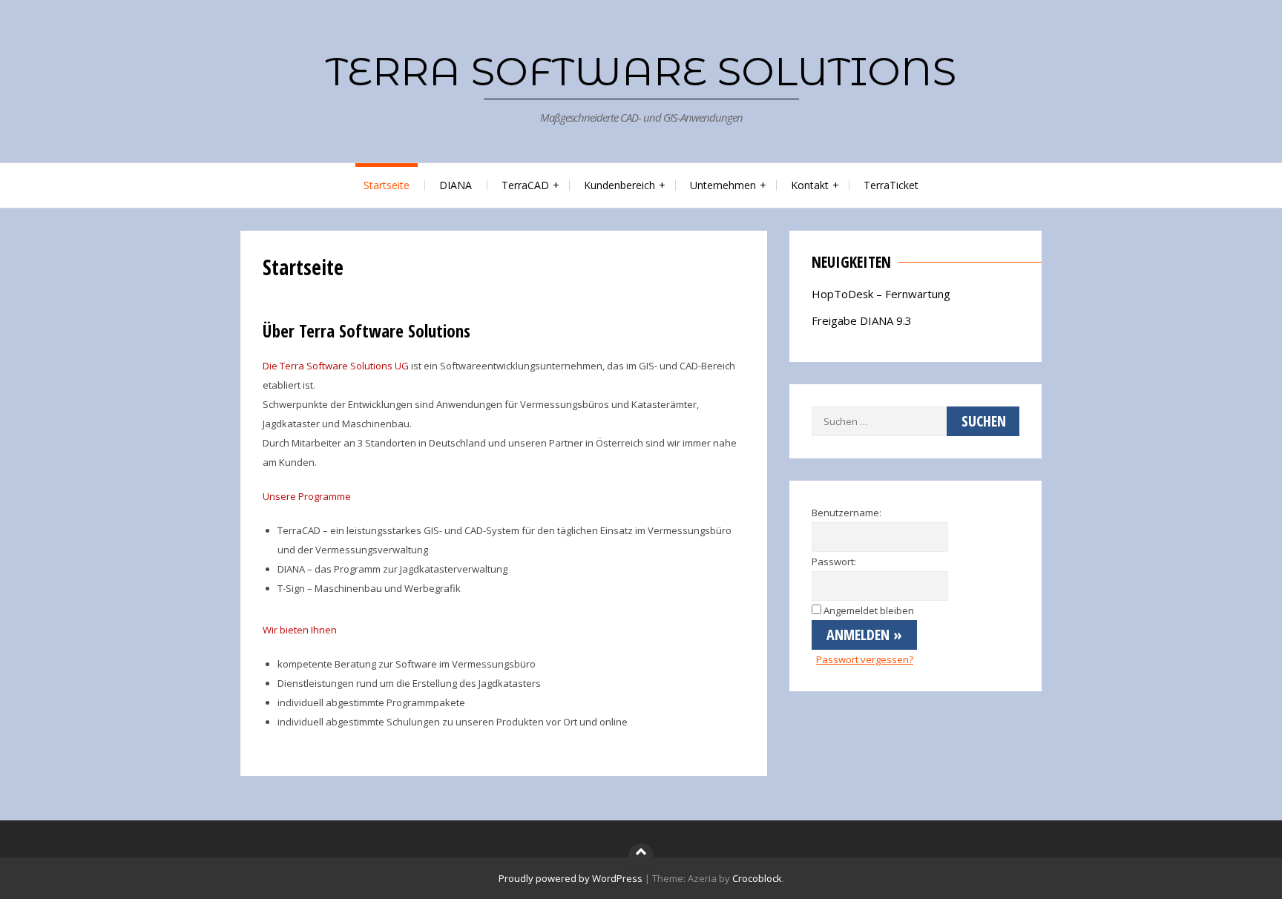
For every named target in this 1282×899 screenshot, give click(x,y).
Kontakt (810, 185)
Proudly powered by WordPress (570, 878)
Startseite (387, 185)
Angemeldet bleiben (869, 610)
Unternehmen (723, 185)
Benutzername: (846, 512)
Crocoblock (757, 878)
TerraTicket (891, 185)
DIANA (455, 185)
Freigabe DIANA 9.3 (862, 320)
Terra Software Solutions (641, 71)
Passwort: (834, 561)
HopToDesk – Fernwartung (881, 293)
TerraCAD (525, 185)
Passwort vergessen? (864, 659)
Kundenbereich (619, 185)
